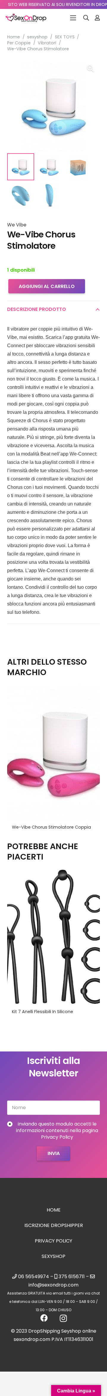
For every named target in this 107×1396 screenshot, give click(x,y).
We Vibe (16, 224)
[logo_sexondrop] (26, 17)
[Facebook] (44, 1318)
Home (13, 37)
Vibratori (47, 43)
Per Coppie (19, 43)
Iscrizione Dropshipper (53, 1225)
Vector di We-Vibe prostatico (43, 827)
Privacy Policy (53, 1240)
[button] (86, 18)
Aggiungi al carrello (47, 286)
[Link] (97, 18)
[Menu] (73, 17)
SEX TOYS (65, 37)
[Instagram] (63, 1318)
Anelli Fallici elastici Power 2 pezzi (46, 1012)
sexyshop (37, 37)
